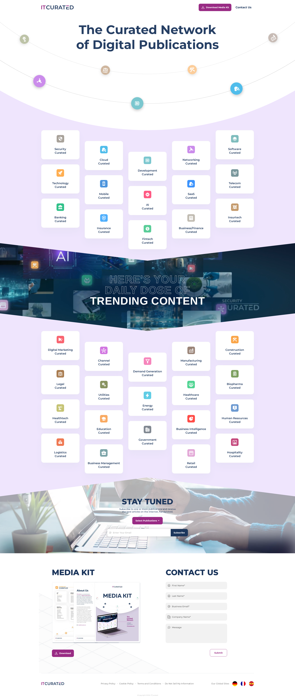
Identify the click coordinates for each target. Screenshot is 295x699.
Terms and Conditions (149, 683)
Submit (218, 652)
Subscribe (179, 532)
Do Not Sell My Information (179, 683)
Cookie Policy (126, 683)
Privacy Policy (108, 683)
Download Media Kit (217, 7)
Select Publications (146, 520)
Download (65, 653)
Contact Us (244, 7)
